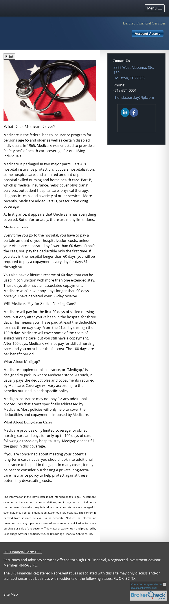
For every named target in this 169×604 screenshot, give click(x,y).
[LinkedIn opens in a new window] (125, 112)
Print (9, 56)
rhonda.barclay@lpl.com (134, 97)
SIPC (33, 565)
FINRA (23, 565)
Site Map (11, 594)
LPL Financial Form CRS (23, 552)
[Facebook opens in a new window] (133, 112)
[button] (155, 8)
